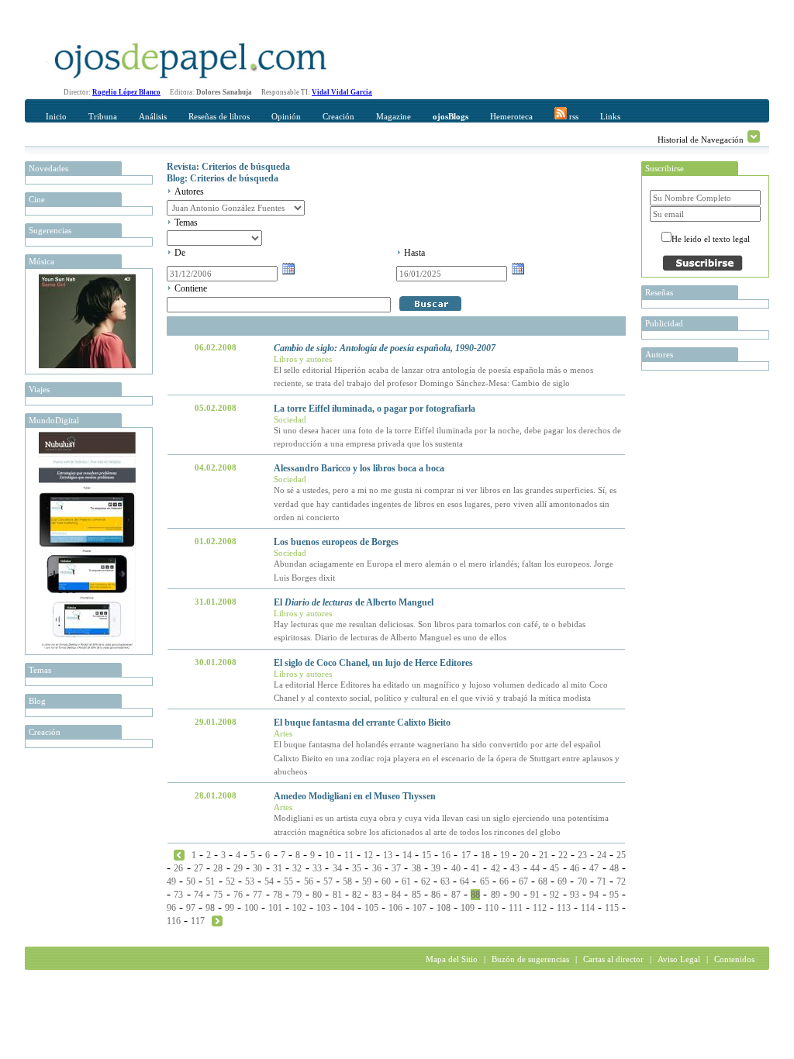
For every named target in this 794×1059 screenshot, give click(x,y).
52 (230, 881)
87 (456, 894)
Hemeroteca (511, 116)
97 (190, 907)
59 (366, 881)
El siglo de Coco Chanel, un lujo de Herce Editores (373, 662)
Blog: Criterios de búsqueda (222, 178)
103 (323, 907)
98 (210, 907)
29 (238, 868)
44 (535, 868)
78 (277, 894)
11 (349, 855)
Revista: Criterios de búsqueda (228, 166)
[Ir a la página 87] (179, 854)
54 (269, 881)
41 (475, 868)
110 (492, 907)
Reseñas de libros (219, 116)
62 (425, 881)
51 (210, 881)
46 (574, 868)
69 (562, 881)
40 (456, 868)
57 (328, 881)
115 (612, 907)
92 (554, 894)
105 (371, 907)
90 (515, 894)
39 (435, 868)
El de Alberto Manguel (353, 602)
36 (376, 868)
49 (171, 881)
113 (564, 907)
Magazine (393, 116)
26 (178, 868)
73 (178, 894)
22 (563, 855)
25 (621, 855)
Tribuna (102, 116)
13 (387, 855)
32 (297, 868)
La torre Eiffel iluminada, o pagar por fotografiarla (374, 408)
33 (317, 868)
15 (426, 855)
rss (572, 116)
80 (317, 894)
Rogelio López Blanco (126, 92)
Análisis (153, 116)
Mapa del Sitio (452, 959)
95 (614, 894)
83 (376, 894)
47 (594, 868)
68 (542, 881)
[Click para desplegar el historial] (753, 136)
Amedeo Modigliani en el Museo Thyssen (355, 796)
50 (190, 881)
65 (484, 881)
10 (329, 855)
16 (446, 855)
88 (475, 894)
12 (368, 855)
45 (554, 868)
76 (238, 894)
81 (337, 894)
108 (444, 907)
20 (524, 855)
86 (435, 894)
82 (356, 894)
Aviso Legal (679, 959)
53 (249, 881)
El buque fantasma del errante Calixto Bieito (362, 722)
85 (416, 894)
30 (257, 868)
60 (386, 881)
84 (396, 894)
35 (356, 868)
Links (610, 116)
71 (601, 881)
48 (614, 868)
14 (407, 855)
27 (198, 868)
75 (218, 894)
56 (308, 881)
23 (582, 855)
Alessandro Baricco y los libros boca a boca (359, 468)
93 (574, 894)
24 (601, 855)
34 (337, 868)
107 (419, 907)
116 (174, 921)
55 (288, 881)
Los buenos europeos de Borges (336, 541)
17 (466, 855)
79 (297, 894)
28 (218, 868)
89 (495, 894)
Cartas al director (613, 959)
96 (171, 907)
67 (523, 881)
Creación (338, 116)
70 (582, 881)
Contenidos (734, 959)
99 (229, 907)
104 (347, 907)
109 (468, 907)
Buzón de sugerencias (530, 959)
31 (277, 868)
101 (275, 907)
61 (406, 881)
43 (515, 868)
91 (535, 894)
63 (445, 881)
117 (198, 921)
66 (504, 881)
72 (621, 881)
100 (251, 907)
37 (396, 868)
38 (416, 868)
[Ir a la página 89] (217, 920)
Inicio (56, 116)
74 (198, 894)
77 (257, 894)
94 (594, 894)
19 (504, 855)
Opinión (286, 116)
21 (543, 855)
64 (464, 881)
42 (495, 868)
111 (516, 907)
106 (395, 907)
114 (588, 907)
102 (299, 907)
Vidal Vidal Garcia (342, 92)
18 (485, 855)
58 (347, 881)
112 (540, 907)
